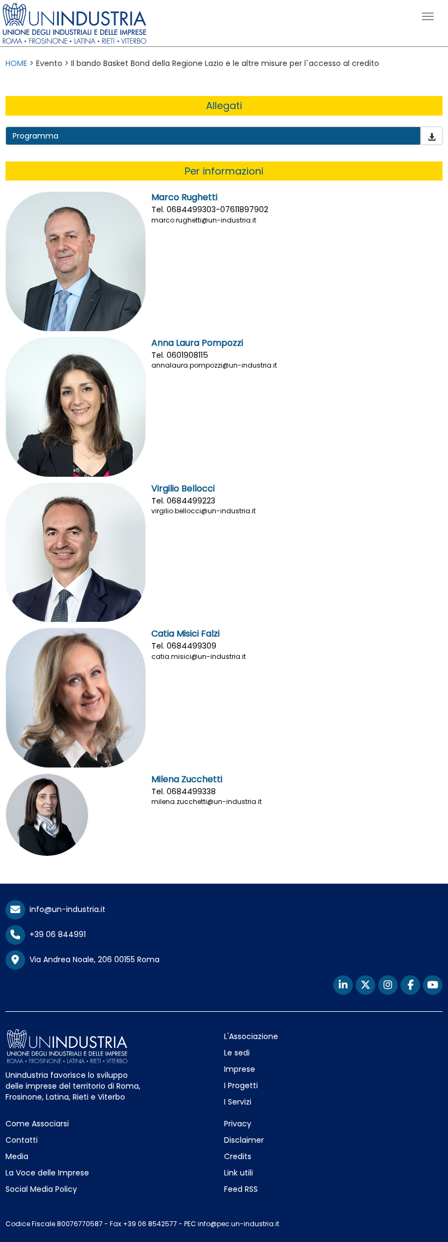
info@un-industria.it (65, 909)
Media (16, 1156)
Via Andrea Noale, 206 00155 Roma (92, 959)
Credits (237, 1156)
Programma (35, 135)
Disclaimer (244, 1140)
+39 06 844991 (55, 934)
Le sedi (237, 1052)
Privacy (237, 1123)
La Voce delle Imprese (47, 1172)
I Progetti (241, 1085)
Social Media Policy (41, 1189)
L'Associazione (251, 1036)
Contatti (21, 1140)
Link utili (238, 1172)
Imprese (239, 1069)
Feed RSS (241, 1189)
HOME (16, 63)
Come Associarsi (37, 1123)
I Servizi (237, 1101)
